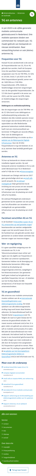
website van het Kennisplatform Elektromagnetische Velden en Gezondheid (15, 354)
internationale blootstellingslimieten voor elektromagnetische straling (17, 301)
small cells (28, 178)
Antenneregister (27, 171)
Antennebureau (9, 13)
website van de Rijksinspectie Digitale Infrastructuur (15, 141)
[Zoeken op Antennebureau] (32, 14)
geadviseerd (19, 315)
